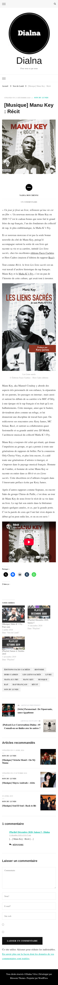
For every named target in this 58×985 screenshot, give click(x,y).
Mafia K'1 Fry (11, 679)
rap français (20, 684)
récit (35, 684)
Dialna (29, 60)
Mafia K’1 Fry (26, 273)
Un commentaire (29, 202)
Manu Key (28, 679)
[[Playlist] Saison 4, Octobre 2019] (13, 643)
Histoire (39, 669)
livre (48, 674)
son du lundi (11, 689)
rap (6, 684)
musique (42, 679)
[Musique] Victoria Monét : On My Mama (18, 761)
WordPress (43, 977)
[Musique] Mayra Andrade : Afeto (18, 782)
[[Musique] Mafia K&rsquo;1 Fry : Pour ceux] (13, 614)
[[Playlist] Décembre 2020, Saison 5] (39, 612)
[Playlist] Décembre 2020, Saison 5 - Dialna (29, 832)
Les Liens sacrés (32, 674)
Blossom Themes (17, 977)
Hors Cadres (11, 674)
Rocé (50, 257)
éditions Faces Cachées (42, 253)
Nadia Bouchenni (29, 195)
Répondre (18, 844)
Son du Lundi (41, 97)
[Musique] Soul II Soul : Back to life (19, 805)
